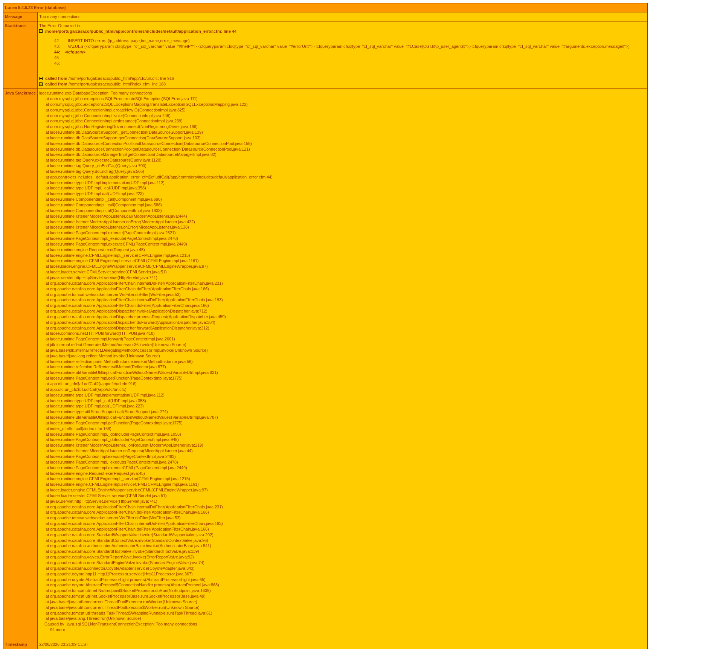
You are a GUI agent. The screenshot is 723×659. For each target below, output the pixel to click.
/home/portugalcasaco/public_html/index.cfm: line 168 (105, 84)
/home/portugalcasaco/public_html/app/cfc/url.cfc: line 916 (109, 78)
